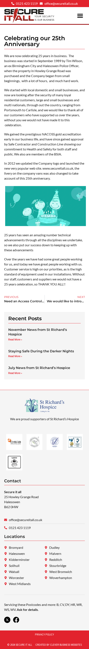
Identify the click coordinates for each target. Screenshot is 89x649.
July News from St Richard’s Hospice (39, 368)
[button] (80, 15)
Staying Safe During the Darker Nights (41, 351)
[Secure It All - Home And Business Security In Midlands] (7, 620)
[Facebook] (16, 620)
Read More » (15, 339)
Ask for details (27, 609)
